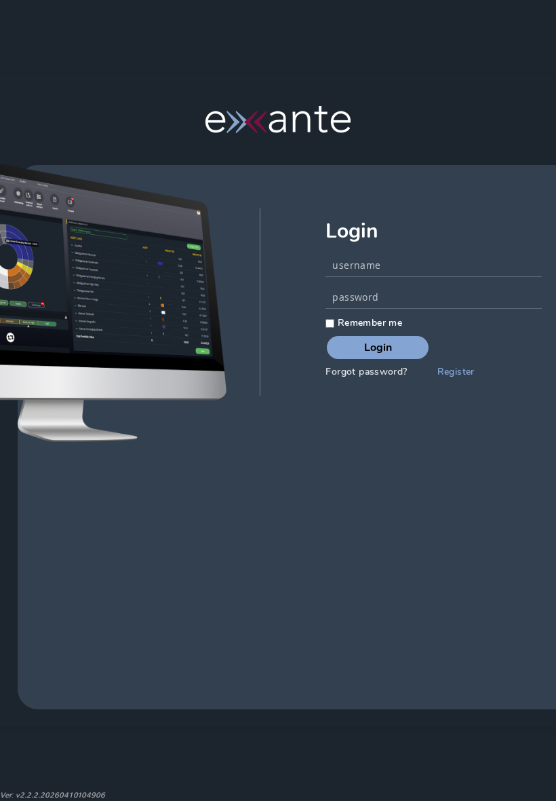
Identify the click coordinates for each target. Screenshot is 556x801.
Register (456, 371)
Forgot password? (366, 371)
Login (378, 347)
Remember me (368, 322)
